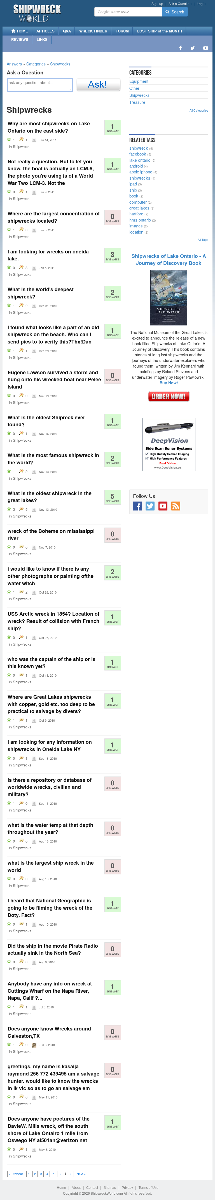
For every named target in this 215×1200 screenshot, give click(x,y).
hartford (136, 214)
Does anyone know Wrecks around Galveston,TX (49, 1032)
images (136, 226)
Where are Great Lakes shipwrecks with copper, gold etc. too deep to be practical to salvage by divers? (51, 704)
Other (134, 88)
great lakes (139, 208)
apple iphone (140, 172)
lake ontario (139, 160)
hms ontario (140, 220)
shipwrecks (139, 178)
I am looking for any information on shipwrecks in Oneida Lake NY (50, 745)
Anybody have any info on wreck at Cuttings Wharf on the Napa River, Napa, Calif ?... (50, 990)
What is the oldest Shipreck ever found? (46, 421)
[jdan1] (34, 350)
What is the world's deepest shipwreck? (41, 293)
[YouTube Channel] (205, 48)
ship (133, 190)
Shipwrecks (60, 64)
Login (201, 3)
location (136, 232)
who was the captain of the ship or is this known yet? (51, 662)
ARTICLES (45, 31)
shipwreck (138, 148)
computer (138, 202)
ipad (133, 184)
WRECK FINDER (93, 31)
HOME (21, 31)
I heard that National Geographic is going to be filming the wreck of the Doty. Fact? (50, 907)
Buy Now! (169, 382)
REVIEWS (19, 39)
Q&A (67, 31)
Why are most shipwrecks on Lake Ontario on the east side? (49, 127)
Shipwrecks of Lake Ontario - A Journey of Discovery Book (169, 259)
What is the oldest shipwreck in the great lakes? (50, 497)
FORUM (122, 31)
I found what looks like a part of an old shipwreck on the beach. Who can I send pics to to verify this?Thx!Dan (53, 334)
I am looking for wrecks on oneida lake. (48, 255)
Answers (14, 64)
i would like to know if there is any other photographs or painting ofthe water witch (51, 576)
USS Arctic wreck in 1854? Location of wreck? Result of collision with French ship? (53, 621)
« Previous (16, 1173)
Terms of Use (148, 1188)
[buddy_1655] (34, 1006)
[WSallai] (34, 803)
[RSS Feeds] (175, 506)
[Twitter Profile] (192, 48)
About (76, 1188)
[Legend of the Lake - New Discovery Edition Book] (168, 297)
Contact (92, 1188)
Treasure (137, 102)
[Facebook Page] (180, 48)
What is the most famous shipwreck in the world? (53, 458)
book (133, 196)
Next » (81, 1173)
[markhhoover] (34, 720)
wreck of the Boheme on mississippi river (51, 534)
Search (176, 12)
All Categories (199, 110)
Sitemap (110, 1188)
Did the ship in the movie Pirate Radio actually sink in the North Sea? (53, 949)
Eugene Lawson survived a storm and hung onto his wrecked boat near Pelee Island (54, 379)
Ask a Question (180, 3)
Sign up (157, 3)
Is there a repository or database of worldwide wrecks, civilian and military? (50, 787)
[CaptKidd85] (34, 1044)
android (136, 166)
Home (61, 1188)
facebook (137, 154)
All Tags (203, 239)
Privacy (127, 1188)
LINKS (42, 39)
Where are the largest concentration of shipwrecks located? (54, 217)
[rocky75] (34, 592)
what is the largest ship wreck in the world (51, 866)
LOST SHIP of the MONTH (159, 31)
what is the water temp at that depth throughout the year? (50, 828)
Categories (36, 64)
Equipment (138, 81)
